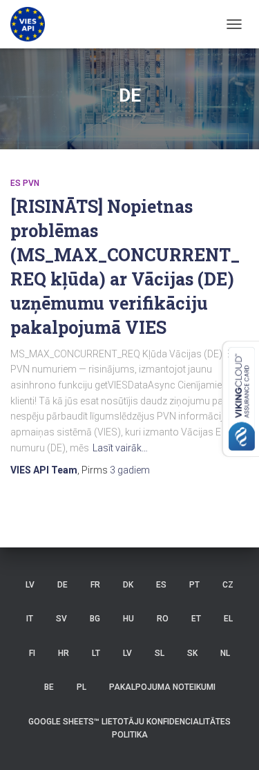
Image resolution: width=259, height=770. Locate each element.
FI (32, 653)
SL (159, 653)
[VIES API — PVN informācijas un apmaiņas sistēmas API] (32, 24)
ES (161, 585)
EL (228, 618)
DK (128, 585)
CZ (227, 585)
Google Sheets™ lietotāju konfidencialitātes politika (129, 728)
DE (62, 585)
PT (194, 585)
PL (81, 687)
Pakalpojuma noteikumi (162, 687)
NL (225, 653)
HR (63, 653)
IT (29, 618)
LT (96, 653)
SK (192, 653)
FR (95, 585)
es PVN (24, 183)
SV (61, 618)
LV (30, 585)
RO (163, 618)
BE (49, 687)
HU (128, 618)
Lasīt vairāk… (120, 447)
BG (95, 618)
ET (196, 618)
